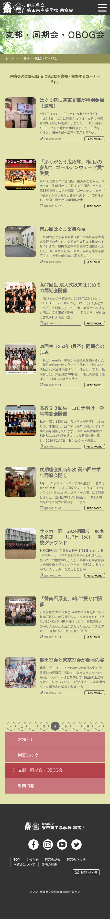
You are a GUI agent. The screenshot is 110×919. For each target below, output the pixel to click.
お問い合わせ (89, 872)
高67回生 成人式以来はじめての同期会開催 (70, 287)
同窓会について (24, 864)
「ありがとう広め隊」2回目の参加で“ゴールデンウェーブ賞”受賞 (72, 167)
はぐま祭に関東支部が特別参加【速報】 (72, 103)
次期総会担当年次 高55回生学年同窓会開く (70, 472)
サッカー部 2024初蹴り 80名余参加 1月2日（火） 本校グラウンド (72, 537)
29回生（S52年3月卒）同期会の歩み (72, 349)
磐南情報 (26, 786)
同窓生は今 (28, 755)
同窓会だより (76, 859)
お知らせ (26, 739)
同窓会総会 (52, 859)
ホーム (9, 58)
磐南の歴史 (49, 864)
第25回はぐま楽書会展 (63, 229)
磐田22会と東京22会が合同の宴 (72, 659)
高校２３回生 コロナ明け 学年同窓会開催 (72, 410)
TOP (17, 859)
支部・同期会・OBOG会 (40, 770)
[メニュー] (102, 7)
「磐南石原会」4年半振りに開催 (71, 601)
